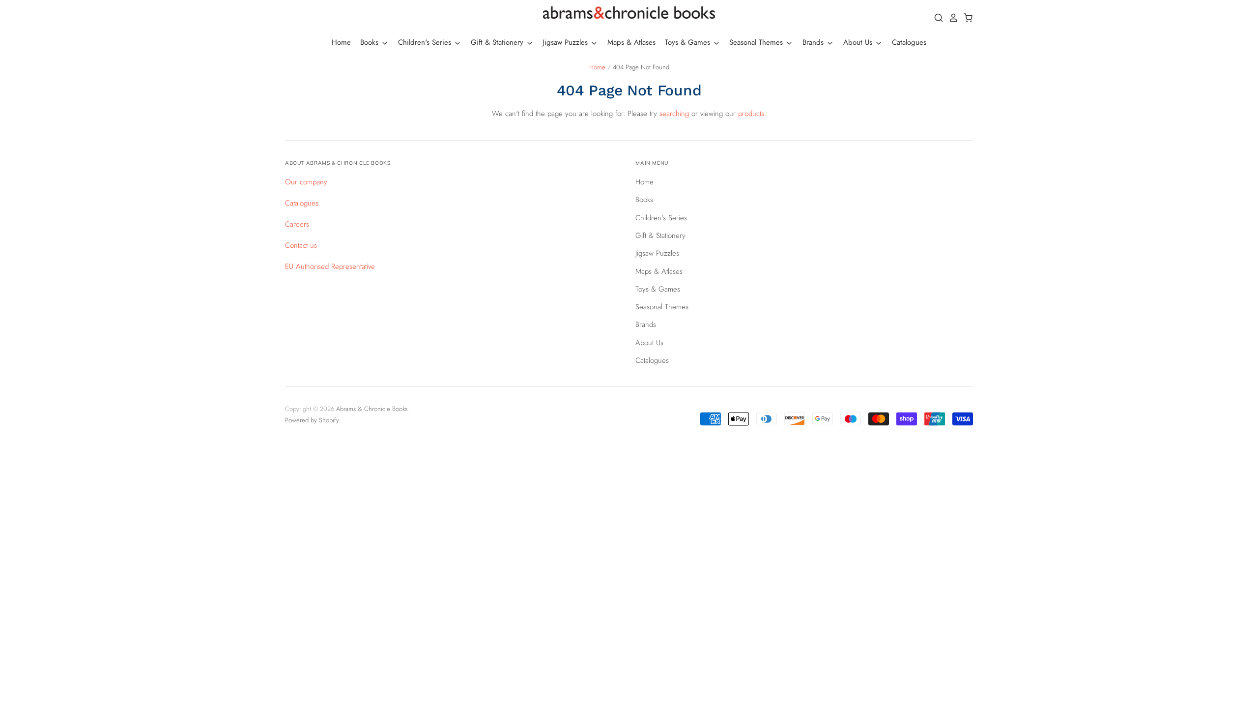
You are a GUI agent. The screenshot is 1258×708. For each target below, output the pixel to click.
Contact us (301, 245)
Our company (306, 182)
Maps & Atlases (631, 42)
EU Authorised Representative (330, 266)
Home (341, 42)
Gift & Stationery (498, 42)
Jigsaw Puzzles (566, 42)
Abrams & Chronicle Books (371, 408)
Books (370, 42)
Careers (297, 224)
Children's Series (426, 42)
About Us (859, 42)
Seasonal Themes (757, 42)
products (751, 113)
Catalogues (909, 42)
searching (674, 113)
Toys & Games (689, 42)
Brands (814, 42)
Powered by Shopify (312, 420)
